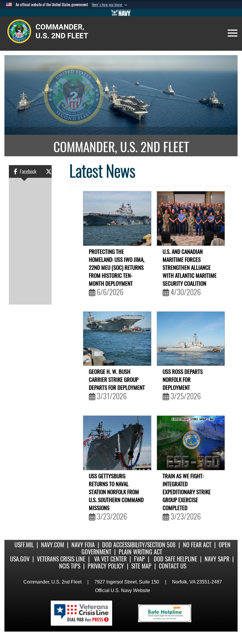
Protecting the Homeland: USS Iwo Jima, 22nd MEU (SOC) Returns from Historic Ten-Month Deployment (117, 272)
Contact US (172, 566)
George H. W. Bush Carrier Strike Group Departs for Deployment (117, 384)
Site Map (141, 566)
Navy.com (52, 545)
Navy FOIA (83, 545)
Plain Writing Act (140, 552)
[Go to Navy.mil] (121, 13)
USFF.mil (24, 545)
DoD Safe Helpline (175, 559)
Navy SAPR (217, 559)
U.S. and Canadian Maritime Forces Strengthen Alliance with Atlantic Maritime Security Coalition (190, 272)
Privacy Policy (106, 566)
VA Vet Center (110, 559)
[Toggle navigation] (232, 33)
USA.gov (20, 559)
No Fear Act (197, 545)
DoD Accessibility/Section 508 (139, 545)
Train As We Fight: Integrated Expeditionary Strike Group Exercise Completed (187, 496)
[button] (110, 5)
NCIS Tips (69, 566)
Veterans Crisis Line (61, 559)
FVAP (139, 559)
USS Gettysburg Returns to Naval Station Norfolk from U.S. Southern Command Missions (116, 496)
